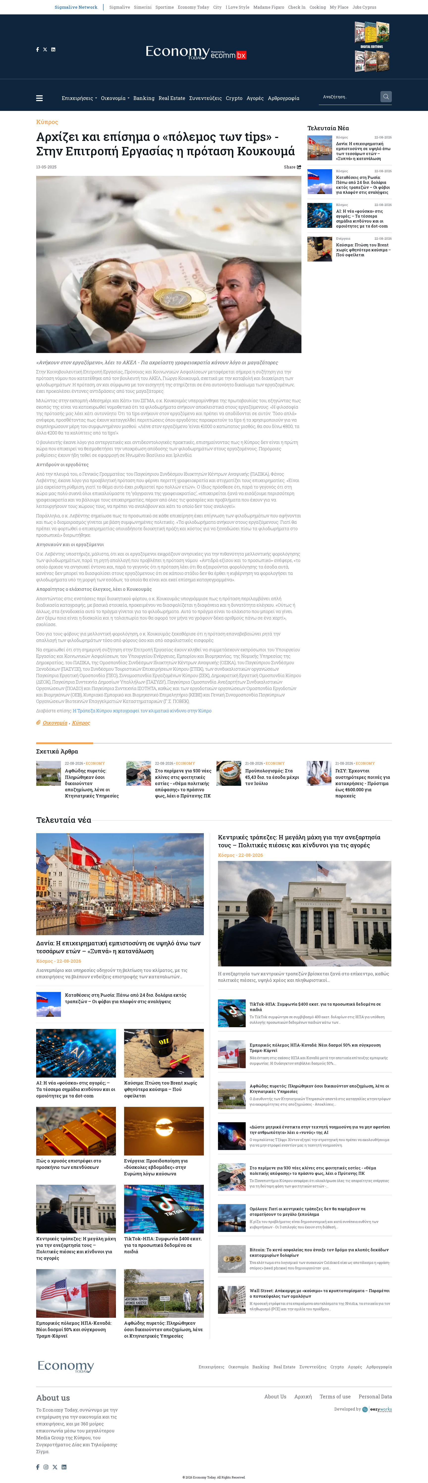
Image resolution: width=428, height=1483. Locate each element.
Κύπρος (47, 122)
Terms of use (335, 1396)
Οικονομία (113, 98)
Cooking (318, 7)
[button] (39, 98)
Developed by (348, 1409)
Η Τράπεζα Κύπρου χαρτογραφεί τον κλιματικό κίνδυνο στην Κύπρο (142, 711)
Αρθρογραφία (283, 98)
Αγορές (255, 98)
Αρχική (303, 1396)
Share (289, 166)
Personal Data (375, 1396)
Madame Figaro (268, 7)
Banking (144, 98)
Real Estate (172, 98)
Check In (297, 7)
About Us (275, 1396)
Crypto (234, 98)
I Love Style (237, 7)
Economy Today (193, 7)
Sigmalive (119, 7)
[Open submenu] (96, 98)
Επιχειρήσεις (77, 98)
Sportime (165, 7)
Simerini (143, 7)
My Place (339, 7)
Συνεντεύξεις (205, 98)
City (217, 7)
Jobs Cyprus (364, 7)
